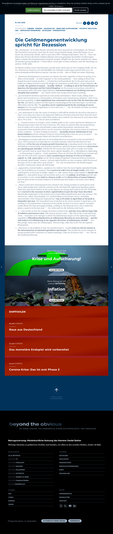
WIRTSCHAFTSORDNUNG (68, 466)
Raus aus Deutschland (25, 329)
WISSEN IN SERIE (18, 477)
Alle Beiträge (56, 270)
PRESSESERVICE (65, 493)
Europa (38, 28)
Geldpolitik (49, 28)
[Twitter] (61, 506)
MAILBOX (15, 466)
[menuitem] (54, 520)
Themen (30, 28)
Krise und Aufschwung (67, 28)
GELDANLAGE (64, 473)
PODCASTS (16, 462)
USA (17, 30)
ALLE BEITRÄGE (14, 455)
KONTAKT (63, 501)
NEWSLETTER (64, 497)
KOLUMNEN (16, 470)
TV (13, 459)
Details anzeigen (80, 10)
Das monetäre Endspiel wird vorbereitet (39, 349)
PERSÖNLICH (16, 484)
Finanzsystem (59, 30)
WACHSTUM (64, 459)
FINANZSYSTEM (65, 462)
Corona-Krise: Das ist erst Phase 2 (34, 369)
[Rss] (65, 506)
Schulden (46, 30)
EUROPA (11, 501)
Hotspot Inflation (88, 28)
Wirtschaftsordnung (30, 30)
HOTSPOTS (16, 473)
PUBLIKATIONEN (18, 480)
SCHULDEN (63, 455)
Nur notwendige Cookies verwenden (57, 10)
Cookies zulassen (33, 10)
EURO (61, 470)
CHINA (10, 497)
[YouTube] (70, 506)
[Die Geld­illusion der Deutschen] (1, 267)
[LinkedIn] (74, 506)
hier (99, 445)
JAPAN (10, 504)
